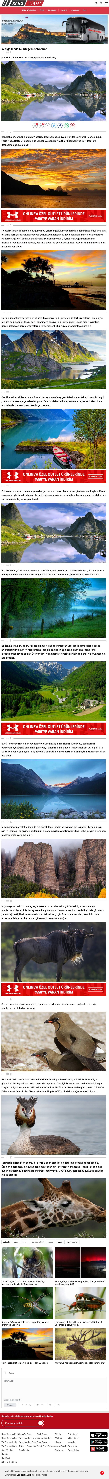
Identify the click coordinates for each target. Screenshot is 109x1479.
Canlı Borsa (42, 1434)
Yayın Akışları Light (27, 1438)
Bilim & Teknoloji (29, 10)
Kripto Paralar (61, 1446)
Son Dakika (24, 1450)
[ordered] (38, 1405)
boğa (25, 1242)
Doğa (42, 10)
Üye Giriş (5, 1454)
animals (6, 1242)
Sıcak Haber (73, 1450)
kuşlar (60, 1242)
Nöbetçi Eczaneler (27, 1446)
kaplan (50, 1242)
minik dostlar (72, 1242)
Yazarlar (72, 1442)
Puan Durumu (43, 1442)
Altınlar (58, 1434)
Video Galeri (73, 1438)
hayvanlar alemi (37, 1242)
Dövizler (58, 1438)
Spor (85, 10)
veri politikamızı (24, 1474)
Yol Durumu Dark (9, 1446)
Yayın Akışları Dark (27, 1442)
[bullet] (42, 1405)
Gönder (10, 1405)
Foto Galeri (73, 1434)
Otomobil (75, 10)
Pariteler (59, 1450)
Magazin (64, 10)
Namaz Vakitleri (44, 1438)
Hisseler (58, 1442)
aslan (16, 1242)
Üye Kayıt (5, 1458)
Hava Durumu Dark (10, 1438)
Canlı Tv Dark (25, 1434)
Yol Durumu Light (9, 1442)
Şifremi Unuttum (9, 1462)
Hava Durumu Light (10, 1434)
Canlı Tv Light (7, 1450)
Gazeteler (72, 1446)
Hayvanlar (52, 10)
